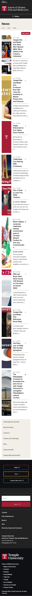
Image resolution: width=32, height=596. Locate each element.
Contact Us (6, 433)
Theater (4, 512)
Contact (6, 569)
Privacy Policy (8, 587)
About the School (8, 427)
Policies (6, 572)
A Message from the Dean (11, 422)
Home (3, 28)
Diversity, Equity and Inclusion (12, 528)
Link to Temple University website (13, 556)
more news (25, 33)
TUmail (5, 579)
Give (3, 524)
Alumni (4, 520)
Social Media (7, 574)
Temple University (5, 2)
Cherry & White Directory (10, 564)
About (9, 28)
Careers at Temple (9, 585)
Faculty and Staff (8, 450)
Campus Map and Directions (11, 455)
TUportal (6, 577)
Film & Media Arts (8, 516)
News (5, 444)
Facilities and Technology (11, 438)
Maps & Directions (9, 566)
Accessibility (7, 582)
